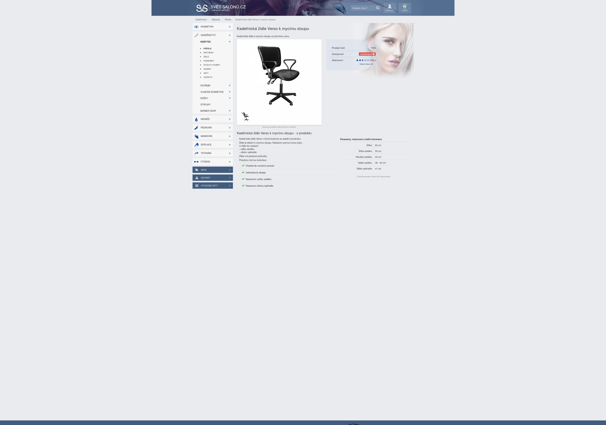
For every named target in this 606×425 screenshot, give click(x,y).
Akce (203, 169)
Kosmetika (206, 26)
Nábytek (205, 41)
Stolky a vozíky (212, 64)
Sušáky (207, 69)
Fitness (205, 161)
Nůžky (204, 98)
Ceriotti (208, 77)
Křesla (207, 48)
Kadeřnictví (207, 35)
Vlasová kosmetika (211, 91)
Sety (206, 73)
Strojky (205, 104)
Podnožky (209, 60)
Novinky (205, 177)
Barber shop (208, 110)
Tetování (205, 153)
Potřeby (205, 85)
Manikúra (206, 136)
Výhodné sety (209, 185)
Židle (206, 56)
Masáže (205, 119)
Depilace (205, 144)
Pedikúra (206, 127)
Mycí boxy (209, 52)
